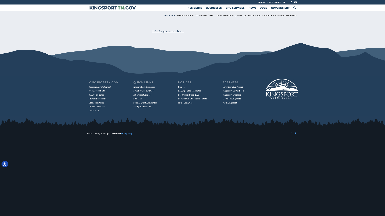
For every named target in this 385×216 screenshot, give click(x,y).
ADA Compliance (96, 95)
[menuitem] (195, 7)
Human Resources (97, 106)
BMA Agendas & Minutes (189, 91)
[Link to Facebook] (291, 2)
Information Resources (144, 87)
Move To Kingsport (232, 99)
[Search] (294, 7)
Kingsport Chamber (232, 95)
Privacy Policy (126, 133)
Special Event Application (145, 103)
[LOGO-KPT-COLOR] (112, 7)
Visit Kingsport (230, 103)
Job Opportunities (142, 95)
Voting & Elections (142, 106)
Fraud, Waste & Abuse (143, 91)
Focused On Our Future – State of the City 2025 (192, 101)
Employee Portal (96, 103)
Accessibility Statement (100, 87)
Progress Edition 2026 (188, 95)
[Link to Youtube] (295, 2)
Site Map (137, 99)
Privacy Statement (97, 99)
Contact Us (94, 110)
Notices (182, 87)
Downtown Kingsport (233, 87)
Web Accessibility (97, 91)
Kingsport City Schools (233, 91)
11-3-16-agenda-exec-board (168, 31)
